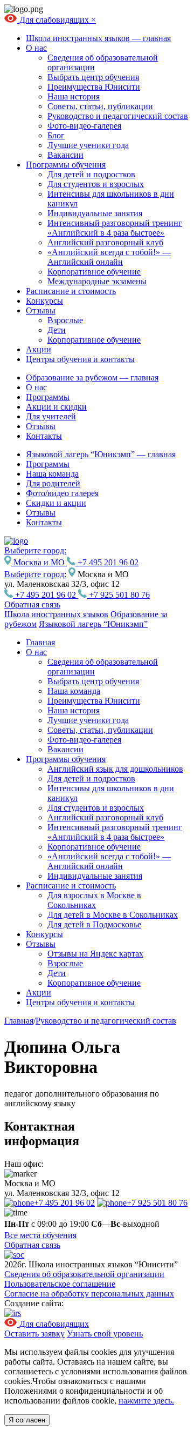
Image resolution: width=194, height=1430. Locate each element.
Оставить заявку (34, 1333)
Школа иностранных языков (56, 614)
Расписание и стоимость (71, 291)
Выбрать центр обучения (93, 77)
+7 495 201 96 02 (106, 562)
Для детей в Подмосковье (94, 924)
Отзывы (41, 310)
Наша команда (52, 473)
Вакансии (65, 154)
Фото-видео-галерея (84, 125)
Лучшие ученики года (88, 145)
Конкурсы (44, 300)
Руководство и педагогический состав (117, 116)
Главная (40, 642)
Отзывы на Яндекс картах (95, 953)
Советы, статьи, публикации (100, 106)
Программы (48, 397)
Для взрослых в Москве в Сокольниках (94, 900)
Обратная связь (32, 604)
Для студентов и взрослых (95, 184)
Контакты (44, 435)
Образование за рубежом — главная (92, 377)
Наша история (73, 96)
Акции (38, 349)
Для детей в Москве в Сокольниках (112, 914)
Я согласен (27, 1420)
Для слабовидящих (54, 19)
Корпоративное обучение (94, 271)
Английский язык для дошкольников (115, 768)
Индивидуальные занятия (94, 213)
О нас (36, 47)
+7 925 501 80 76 (118, 594)
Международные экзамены (97, 281)
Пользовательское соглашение (59, 1283)
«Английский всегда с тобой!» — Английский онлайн (109, 257)
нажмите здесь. (146, 1400)
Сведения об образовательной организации (84, 1274)
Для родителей (53, 483)
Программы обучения (66, 164)
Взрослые (65, 320)
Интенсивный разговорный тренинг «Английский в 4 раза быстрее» (114, 227)
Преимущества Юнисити (93, 86)
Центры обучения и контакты (80, 359)
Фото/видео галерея (62, 493)
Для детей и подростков (91, 174)
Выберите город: (35, 574)
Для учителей (51, 416)
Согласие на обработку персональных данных (89, 1293)
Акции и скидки (56, 406)
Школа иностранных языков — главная (98, 38)
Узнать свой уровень (105, 1333)
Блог (56, 135)
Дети (56, 330)
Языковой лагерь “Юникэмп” (93, 624)
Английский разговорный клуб (105, 242)
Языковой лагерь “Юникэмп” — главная (101, 454)
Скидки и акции (56, 502)
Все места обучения (40, 1235)
